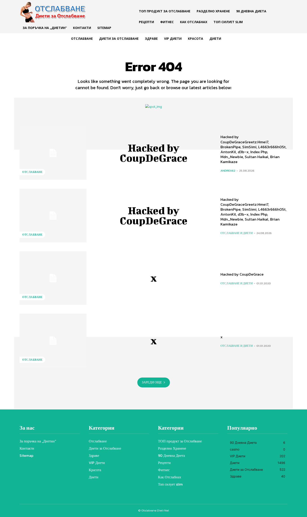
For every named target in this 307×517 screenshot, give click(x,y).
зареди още (152, 382)
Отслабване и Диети (236, 233)
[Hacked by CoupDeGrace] (53, 153)
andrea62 (227, 170)
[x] (53, 278)
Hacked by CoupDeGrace (153, 153)
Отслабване (32, 172)
